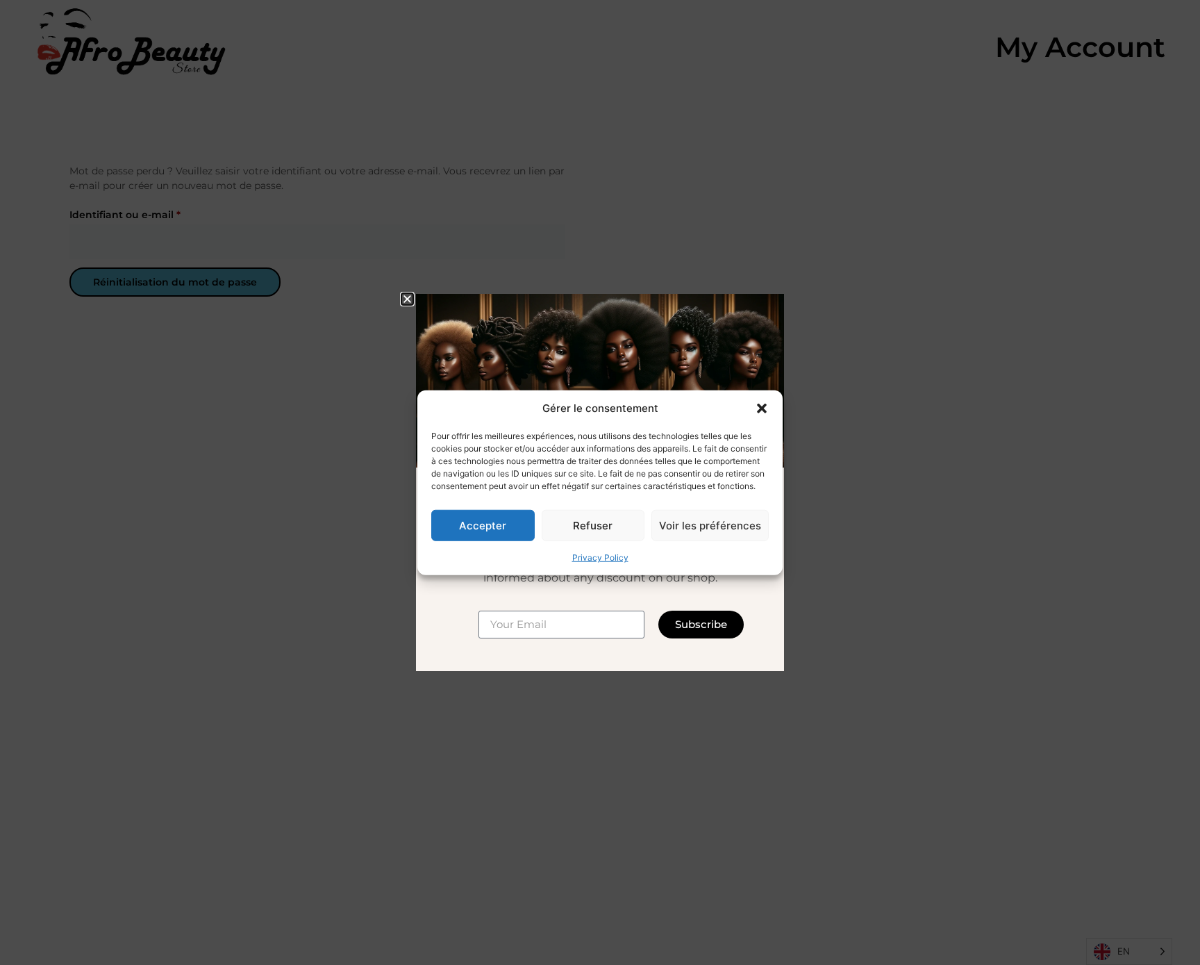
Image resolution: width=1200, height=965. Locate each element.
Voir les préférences (710, 524)
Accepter (482, 524)
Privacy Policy (600, 557)
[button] (762, 408)
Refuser (592, 524)
